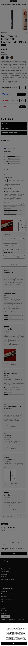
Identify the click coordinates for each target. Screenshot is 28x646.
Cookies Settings (21, 639)
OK (14, 643)
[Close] (26, 625)
